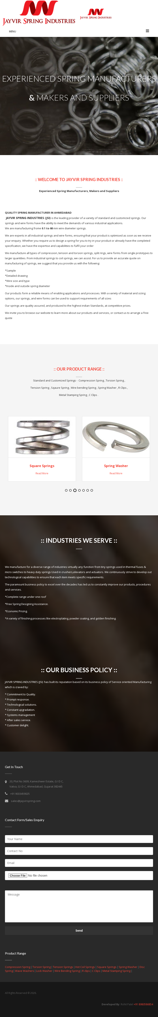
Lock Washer (44, 971)
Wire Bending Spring (67, 971)
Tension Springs (63, 967)
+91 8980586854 (143, 1004)
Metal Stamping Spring (116, 971)
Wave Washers (25, 971)
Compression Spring (17, 967)
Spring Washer (116, 466)
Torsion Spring (42, 967)
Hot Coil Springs (85, 967)
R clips (86, 971)
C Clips (96, 971)
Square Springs (42, 466)
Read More (42, 473)
